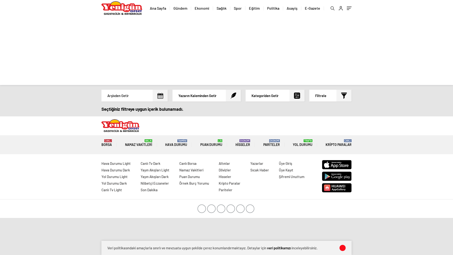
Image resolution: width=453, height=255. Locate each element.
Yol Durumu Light (114, 176)
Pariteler (271, 143)
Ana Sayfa (158, 8)
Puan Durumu (211, 143)
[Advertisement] (226, 52)
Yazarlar (256, 163)
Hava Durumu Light (116, 163)
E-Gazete (312, 8)
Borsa (106, 143)
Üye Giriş (285, 163)
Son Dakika (149, 190)
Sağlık (221, 8)
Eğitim (254, 8)
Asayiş (292, 8)
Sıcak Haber (259, 170)
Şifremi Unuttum (291, 176)
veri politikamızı (279, 248)
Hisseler (242, 143)
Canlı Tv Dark (150, 163)
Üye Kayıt (286, 170)
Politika (273, 8)
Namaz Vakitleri (138, 143)
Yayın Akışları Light (155, 170)
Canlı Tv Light (111, 190)
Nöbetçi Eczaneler (155, 183)
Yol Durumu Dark (114, 183)
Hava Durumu (176, 143)
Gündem (180, 8)
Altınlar (224, 163)
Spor (238, 8)
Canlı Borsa (188, 163)
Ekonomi (202, 8)
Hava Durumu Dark (115, 170)
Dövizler (225, 170)
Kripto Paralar (339, 143)
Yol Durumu (302, 143)
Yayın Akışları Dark (155, 176)
